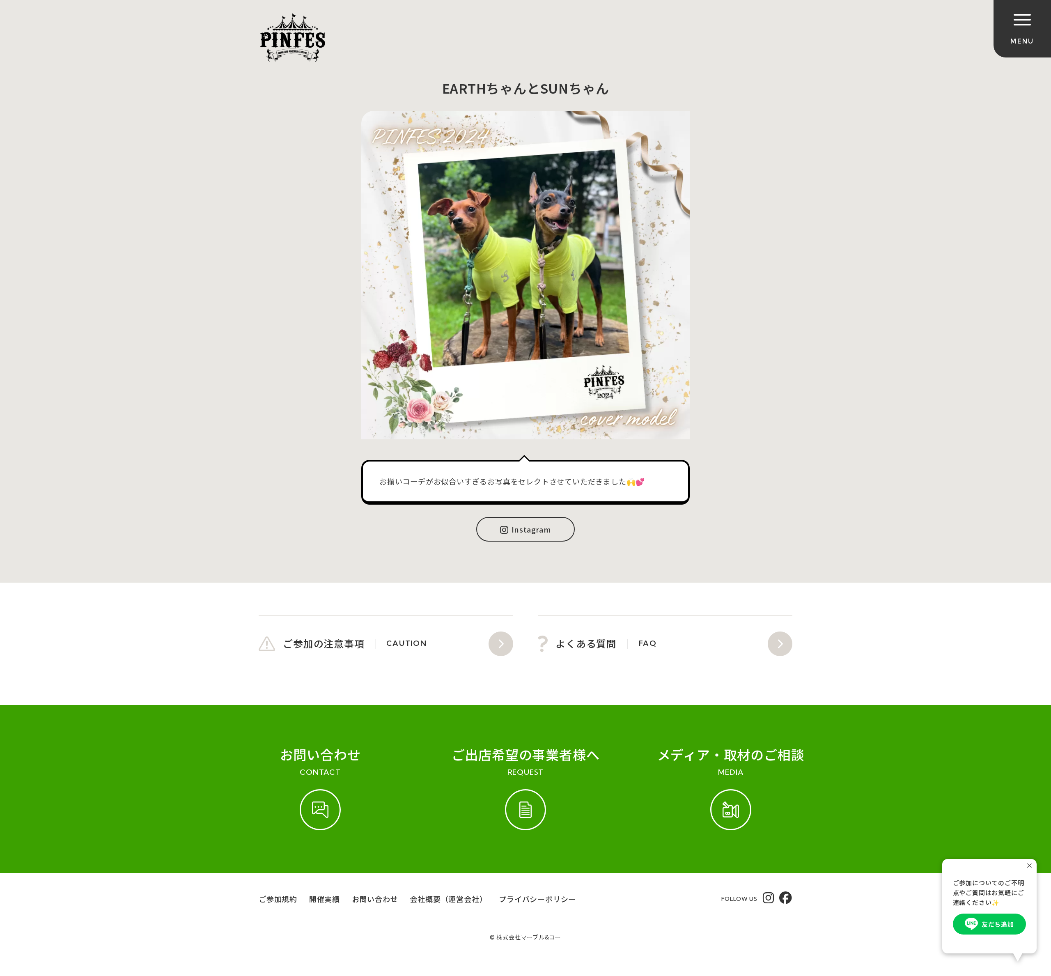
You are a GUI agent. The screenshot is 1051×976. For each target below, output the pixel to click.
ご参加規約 (278, 898)
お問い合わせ (375, 898)
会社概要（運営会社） (448, 898)
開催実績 (324, 898)
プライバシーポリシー (537, 898)
